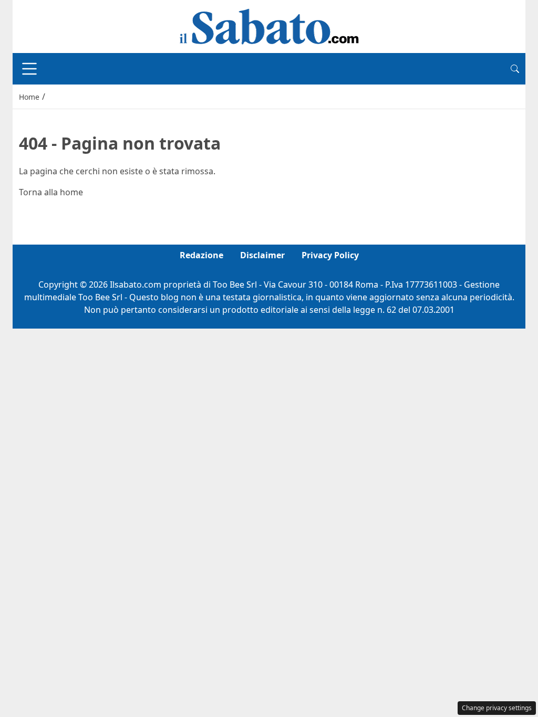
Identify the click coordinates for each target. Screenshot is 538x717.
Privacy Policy (330, 255)
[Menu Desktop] (29, 69)
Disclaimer (262, 255)
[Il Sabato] (269, 25)
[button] (515, 68)
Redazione (201, 255)
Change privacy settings (497, 707)
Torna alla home (51, 192)
